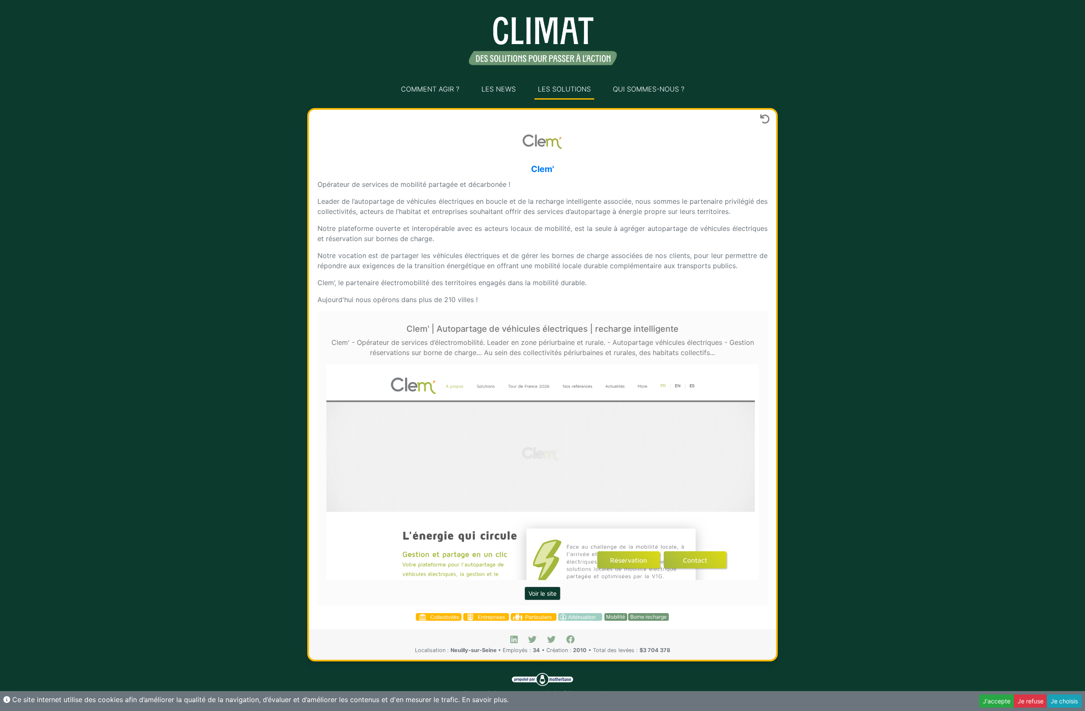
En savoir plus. (485, 699)
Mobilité (615, 617)
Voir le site (542, 593)
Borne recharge (648, 617)
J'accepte (996, 701)
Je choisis (1064, 701)
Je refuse (1030, 701)
